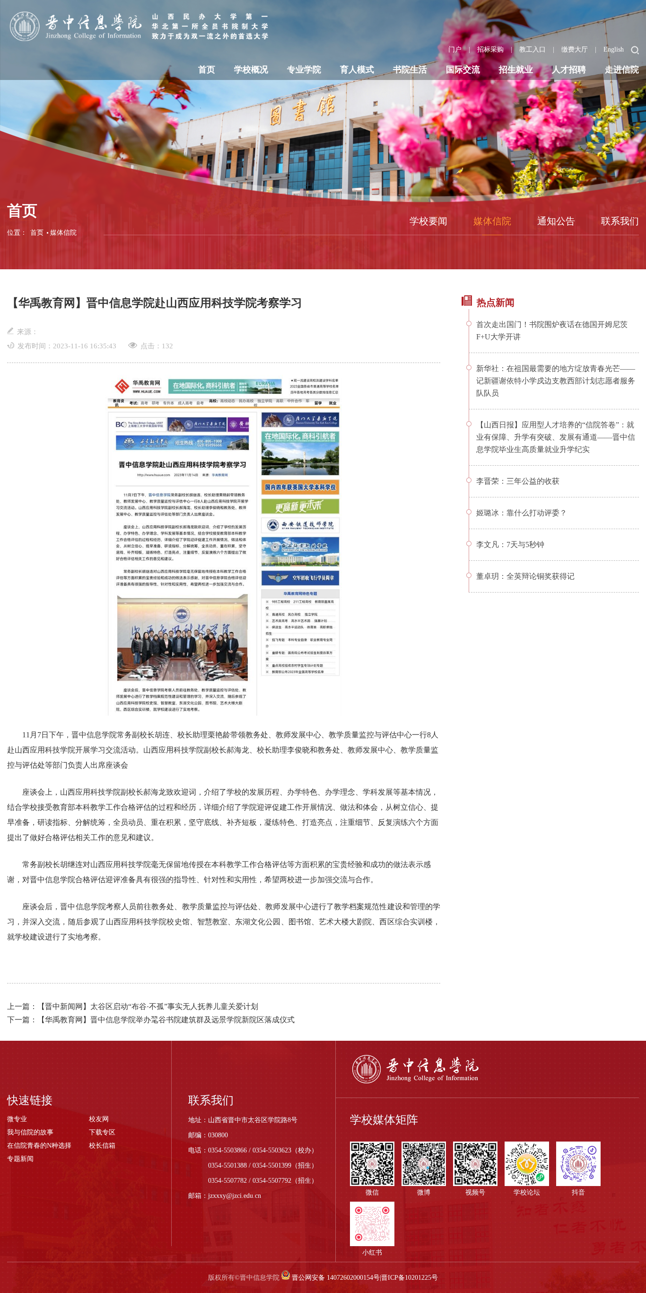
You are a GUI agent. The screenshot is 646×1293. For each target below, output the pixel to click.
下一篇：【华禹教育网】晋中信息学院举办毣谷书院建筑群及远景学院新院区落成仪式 (151, 1020)
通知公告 (556, 221)
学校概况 (251, 69)
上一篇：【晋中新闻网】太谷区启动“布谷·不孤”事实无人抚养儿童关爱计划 (132, 1006)
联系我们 (620, 221)
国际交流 (463, 69)
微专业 (17, 1119)
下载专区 (102, 1132)
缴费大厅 (574, 49)
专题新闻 (20, 1158)
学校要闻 (428, 221)
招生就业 (516, 69)
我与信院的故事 (30, 1132)
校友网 (99, 1119)
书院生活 (410, 69)
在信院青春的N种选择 (39, 1145)
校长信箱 (102, 1145)
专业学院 (304, 69)
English (613, 49)
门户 (455, 49)
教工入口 (532, 49)
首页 (206, 69)
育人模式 (357, 69)
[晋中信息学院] (143, 26)
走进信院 (622, 69)
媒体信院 (63, 232)
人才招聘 (569, 69)
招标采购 (490, 49)
